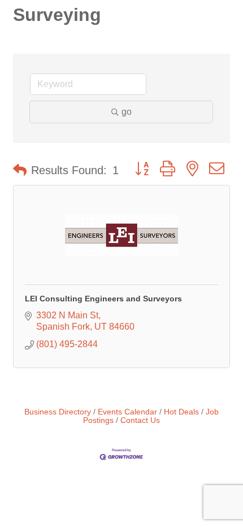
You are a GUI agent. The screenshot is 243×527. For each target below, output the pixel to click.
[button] (20, 170)
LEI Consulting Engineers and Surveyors (103, 298)
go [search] (127, 111)
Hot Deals (181, 412)
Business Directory (57, 412)
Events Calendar (127, 412)
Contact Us (140, 420)
